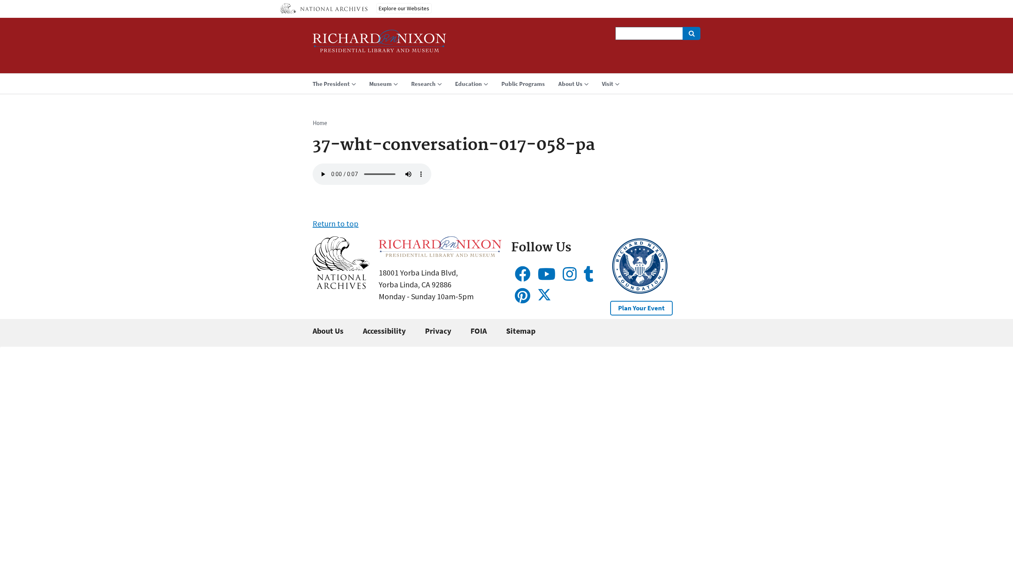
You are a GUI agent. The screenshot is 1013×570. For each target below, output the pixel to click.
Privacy (438, 331)
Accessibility (384, 331)
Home (320, 123)
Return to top (336, 223)
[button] (341, 286)
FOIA (478, 331)
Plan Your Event (641, 308)
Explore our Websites (404, 8)
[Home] (379, 44)
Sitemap (520, 331)
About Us (328, 331)
